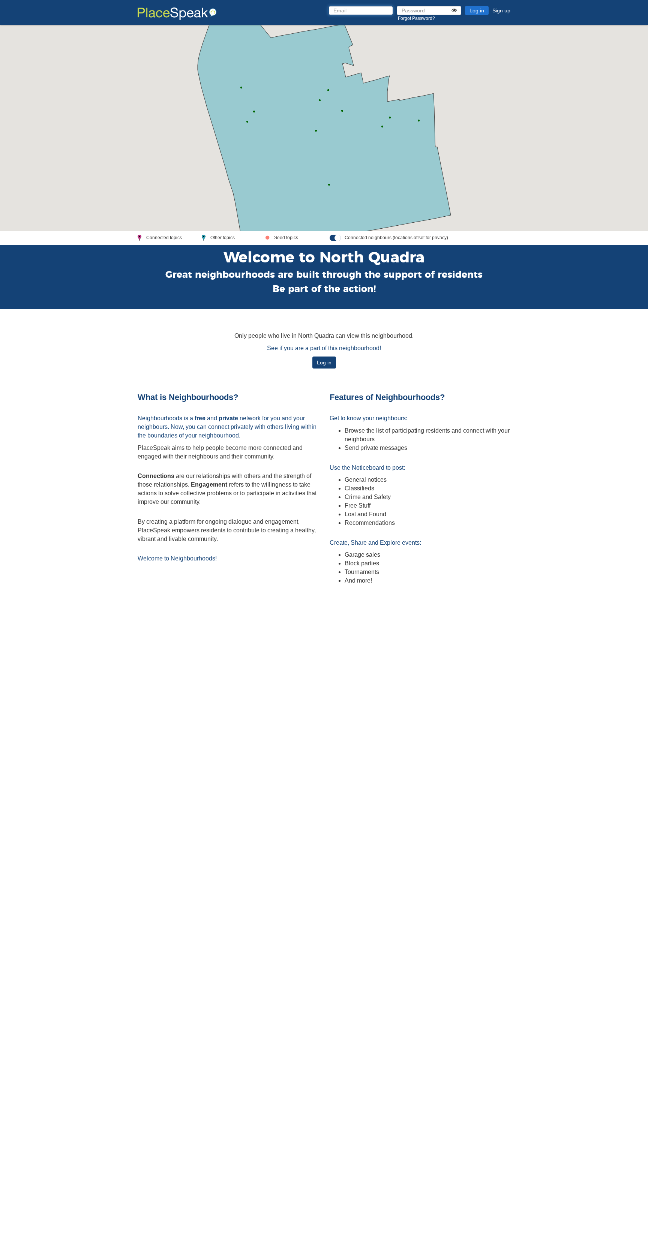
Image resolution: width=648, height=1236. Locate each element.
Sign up (501, 10)
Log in (477, 10)
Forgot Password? (416, 18)
